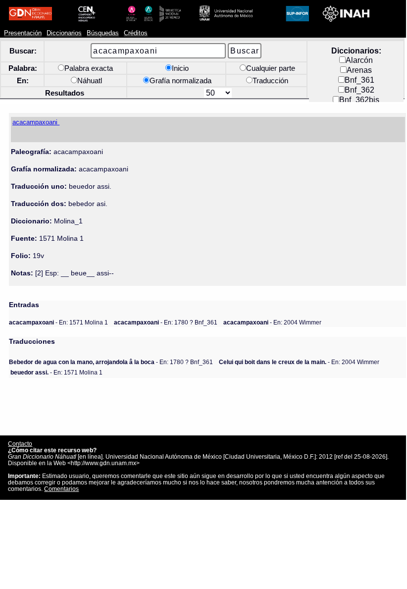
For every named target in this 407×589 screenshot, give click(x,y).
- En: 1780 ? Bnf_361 (165, 322)
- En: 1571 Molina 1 (58, 322)
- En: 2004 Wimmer (272, 322)
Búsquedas (103, 33)
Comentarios (61, 488)
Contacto (20, 443)
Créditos (136, 33)
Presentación (23, 33)
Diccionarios (64, 33)
